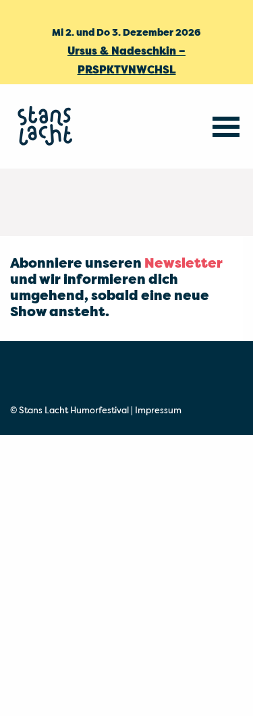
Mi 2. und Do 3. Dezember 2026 (126, 33)
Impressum (158, 411)
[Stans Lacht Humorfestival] (47, 126)
